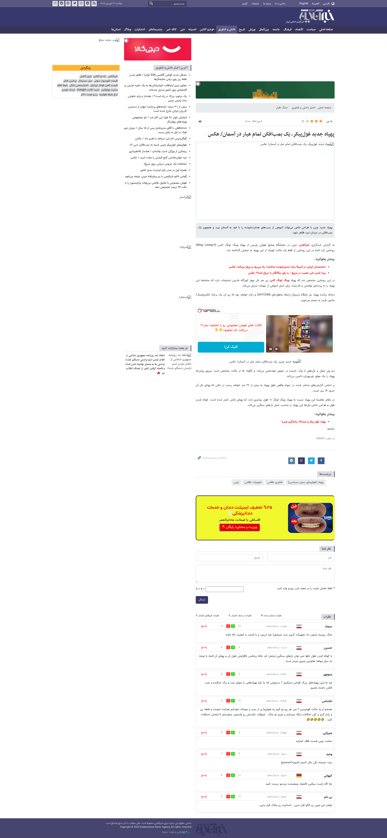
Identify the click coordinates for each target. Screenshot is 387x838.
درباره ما (267, 4)
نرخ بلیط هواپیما (108, 95)
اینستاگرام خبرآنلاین (81, 3)
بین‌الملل (264, 29)
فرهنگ (288, 29)
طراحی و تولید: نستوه (172, 832)
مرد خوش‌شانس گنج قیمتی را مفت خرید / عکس (159, 157)
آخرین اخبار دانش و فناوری (172, 67)
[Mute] (277, 349)
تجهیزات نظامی (253, 482)
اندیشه (192, 29)
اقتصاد (299, 29)
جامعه (276, 29)
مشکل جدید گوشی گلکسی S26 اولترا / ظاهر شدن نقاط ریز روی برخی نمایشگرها (158, 77)
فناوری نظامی (274, 482)
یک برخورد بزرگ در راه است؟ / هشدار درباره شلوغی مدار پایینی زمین (157, 98)
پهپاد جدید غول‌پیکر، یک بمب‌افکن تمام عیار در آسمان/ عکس (271, 134)
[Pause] (270, 349)
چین (236, 482)
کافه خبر (171, 29)
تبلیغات (255, 4)
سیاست (311, 29)
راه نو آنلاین (99, 76)
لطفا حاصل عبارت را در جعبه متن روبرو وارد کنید (306, 588)
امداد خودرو (68, 90)
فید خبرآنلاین (94, 3)
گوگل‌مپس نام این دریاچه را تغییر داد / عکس (161, 138)
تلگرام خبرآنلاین (87, 3)
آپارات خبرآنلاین (68, 3)
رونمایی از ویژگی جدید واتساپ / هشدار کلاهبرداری (158, 151)
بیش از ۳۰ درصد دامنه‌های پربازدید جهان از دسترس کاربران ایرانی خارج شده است (157, 109)
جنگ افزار (281, 108)
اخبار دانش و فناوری (303, 108)
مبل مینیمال (85, 81)
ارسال (202, 599)
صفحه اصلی (326, 29)
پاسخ (204, 626)
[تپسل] (198, 83)
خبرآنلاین (310, 17)
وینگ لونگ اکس (279, 280)
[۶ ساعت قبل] (179, 361)
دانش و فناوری (226, 29)
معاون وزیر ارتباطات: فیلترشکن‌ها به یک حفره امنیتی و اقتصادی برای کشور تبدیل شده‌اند (156, 87)
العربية (315, 4)
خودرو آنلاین (207, 29)
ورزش (252, 29)
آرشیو (244, 4)
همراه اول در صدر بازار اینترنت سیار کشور (163, 170)
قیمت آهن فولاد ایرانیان (104, 85)
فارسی (326, 4)
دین (182, 29)
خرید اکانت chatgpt (87, 90)
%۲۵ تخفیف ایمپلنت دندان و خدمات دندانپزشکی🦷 (239, 510)
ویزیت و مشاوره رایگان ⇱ (239, 527)
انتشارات (140, 29)
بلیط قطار (62, 85)
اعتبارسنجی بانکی (78, 85)
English (303, 4)
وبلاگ (127, 29)
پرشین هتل (70, 81)
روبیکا (55, 3)
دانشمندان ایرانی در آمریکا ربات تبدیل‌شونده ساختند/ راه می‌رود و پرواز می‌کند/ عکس (277, 267)
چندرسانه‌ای (155, 29)
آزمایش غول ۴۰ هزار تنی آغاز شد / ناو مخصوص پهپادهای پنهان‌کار (159, 119)
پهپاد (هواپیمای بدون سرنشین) (305, 482)
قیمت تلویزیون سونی (106, 81)
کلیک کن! (231, 347)
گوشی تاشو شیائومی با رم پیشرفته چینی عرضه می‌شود (156, 176)
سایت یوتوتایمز (109, 90)
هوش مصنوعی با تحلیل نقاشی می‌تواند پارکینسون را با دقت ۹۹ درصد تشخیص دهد (156, 185)
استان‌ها (115, 29)
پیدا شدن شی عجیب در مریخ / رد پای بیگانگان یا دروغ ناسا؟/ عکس (287, 273)
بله (61, 3)
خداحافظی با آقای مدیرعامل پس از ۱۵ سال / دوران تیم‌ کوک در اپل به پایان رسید (155, 130)
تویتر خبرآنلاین (74, 3)
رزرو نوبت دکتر (89, 95)
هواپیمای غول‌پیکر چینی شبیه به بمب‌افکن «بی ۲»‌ (158, 145)
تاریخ (242, 29)
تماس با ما (280, 4)
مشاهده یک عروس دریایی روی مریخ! (165, 164)
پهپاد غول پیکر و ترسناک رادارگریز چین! (304, 422)
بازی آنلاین (86, 76)
